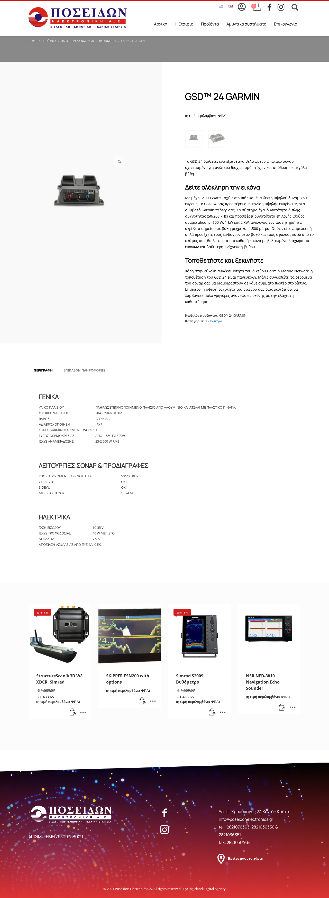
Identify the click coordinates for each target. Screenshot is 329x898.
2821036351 (230, 834)
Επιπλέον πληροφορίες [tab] (84, 370)
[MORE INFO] (83, 712)
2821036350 (263, 827)
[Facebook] (164, 813)
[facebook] (273, 7)
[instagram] (283, 7)
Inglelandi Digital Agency (207, 888)
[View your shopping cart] (256, 7)
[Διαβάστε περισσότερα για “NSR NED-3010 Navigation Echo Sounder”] (282, 707)
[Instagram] (164, 829)
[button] (119, 162)
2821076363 (238, 827)
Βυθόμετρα (213, 321)
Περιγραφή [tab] (43, 370)
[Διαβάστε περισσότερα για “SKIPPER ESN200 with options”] (143, 701)
